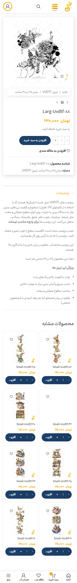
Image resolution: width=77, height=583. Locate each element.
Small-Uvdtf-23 (25, 481)
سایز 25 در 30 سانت (26, 92)
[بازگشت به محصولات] (62, 102)
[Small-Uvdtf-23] (20, 463)
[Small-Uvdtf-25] (57, 463)
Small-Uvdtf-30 (25, 424)
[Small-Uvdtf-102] (57, 348)
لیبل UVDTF (50, 92)
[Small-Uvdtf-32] (57, 406)
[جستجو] (38, 6)
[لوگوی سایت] (68, 6)
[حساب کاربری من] (7, 6)
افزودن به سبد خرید (35, 140)
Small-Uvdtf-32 (62, 424)
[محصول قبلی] (67, 102)
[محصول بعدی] (57, 102)
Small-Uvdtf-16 (26, 539)
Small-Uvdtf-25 (62, 481)
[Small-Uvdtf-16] (20, 520)
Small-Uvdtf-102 (62, 367)
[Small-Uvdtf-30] (20, 406)
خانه (65, 92)
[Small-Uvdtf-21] (57, 520)
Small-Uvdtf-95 (25, 367)
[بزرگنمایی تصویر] (62, 76)
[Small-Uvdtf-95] (20, 348)
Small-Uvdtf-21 (63, 539)
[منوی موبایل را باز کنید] (55, 6)
